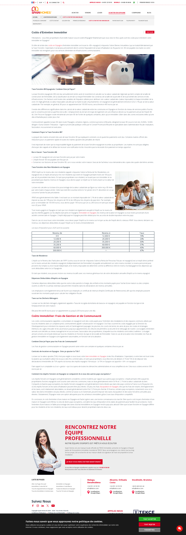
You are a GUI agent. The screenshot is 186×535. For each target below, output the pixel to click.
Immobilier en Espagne (63, 484)
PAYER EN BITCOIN (117, 20)
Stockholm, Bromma (142, 480)
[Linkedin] (43, 506)
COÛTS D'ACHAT (54, 20)
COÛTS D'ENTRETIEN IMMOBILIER (99, 20)
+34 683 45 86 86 (122, 2)
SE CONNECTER (54, 2)
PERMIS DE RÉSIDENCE (79, 20)
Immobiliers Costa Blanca (64, 486)
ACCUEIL (35, 17)
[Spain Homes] (41, 10)
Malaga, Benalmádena (94, 481)
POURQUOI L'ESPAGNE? (39, 20)
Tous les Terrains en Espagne (65, 491)
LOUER (99, 13)
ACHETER (75, 13)
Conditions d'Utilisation (39, 513)
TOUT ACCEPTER (149, 519)
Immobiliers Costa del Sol (39, 486)
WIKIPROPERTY (37, 24)
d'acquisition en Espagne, (109, 386)
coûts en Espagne (55, 45)
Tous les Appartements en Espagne (42, 489)
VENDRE (88, 13)
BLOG (149, 13)
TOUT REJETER (149, 524)
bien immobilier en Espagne (96, 356)
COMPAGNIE (136, 13)
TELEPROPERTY (130, 20)
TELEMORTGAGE (143, 20)
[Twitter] (47, 506)
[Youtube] (53, 506)
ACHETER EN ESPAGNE (50, 17)
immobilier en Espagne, (88, 213)
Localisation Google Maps (95, 492)
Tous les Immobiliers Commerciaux (42, 491)
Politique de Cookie (73, 513)
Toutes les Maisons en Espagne (65, 489)
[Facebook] (33, 506)
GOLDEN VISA (66, 20)
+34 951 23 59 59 (101, 2)
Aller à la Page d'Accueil (39, 484)
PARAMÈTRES (149, 530)
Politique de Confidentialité (56, 513)
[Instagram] (38, 506)
